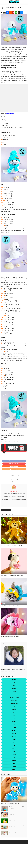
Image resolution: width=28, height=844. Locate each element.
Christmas (14, 700)
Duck (14, 718)
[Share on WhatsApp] (16, 12)
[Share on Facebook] (7, 12)
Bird (14, 685)
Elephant (14, 721)
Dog (14, 712)
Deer (14, 706)
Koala (14, 739)
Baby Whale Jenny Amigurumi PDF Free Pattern (14, 477)
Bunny (14, 688)
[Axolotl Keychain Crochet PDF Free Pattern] (14, 621)
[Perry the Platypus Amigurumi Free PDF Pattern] (4, 808)
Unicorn (14, 769)
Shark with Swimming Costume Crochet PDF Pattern (11, 605)
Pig (14, 757)
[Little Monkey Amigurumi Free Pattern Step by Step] (14, 530)
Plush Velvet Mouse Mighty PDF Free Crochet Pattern (14, 481)
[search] (25, 2)
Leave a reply (5, 509)
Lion (14, 742)
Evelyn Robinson (14, 491)
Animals (5, 4)
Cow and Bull (14, 703)
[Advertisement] (14, 98)
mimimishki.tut (10, 113)
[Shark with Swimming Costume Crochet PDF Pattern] (14, 591)
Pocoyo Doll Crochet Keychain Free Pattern (10, 803)
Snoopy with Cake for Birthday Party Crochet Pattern (12, 575)
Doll (14, 715)
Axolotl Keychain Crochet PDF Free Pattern (10, 636)
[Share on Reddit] (10, 12)
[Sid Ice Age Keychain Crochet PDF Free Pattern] (4, 814)
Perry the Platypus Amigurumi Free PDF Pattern (17, 806)
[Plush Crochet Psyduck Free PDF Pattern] (4, 820)
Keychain (14, 736)
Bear (14, 682)
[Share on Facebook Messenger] (21, 12)
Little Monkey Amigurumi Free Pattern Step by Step (11, 545)
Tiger (14, 763)
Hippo (14, 733)
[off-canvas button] (2, 2)
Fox (14, 724)
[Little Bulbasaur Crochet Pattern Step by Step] (4, 827)
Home (2, 4)
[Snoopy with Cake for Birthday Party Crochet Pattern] (14, 561)
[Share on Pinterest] (13, 12)
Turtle (14, 766)
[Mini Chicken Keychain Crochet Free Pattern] (4, 833)
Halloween (14, 730)
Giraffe (14, 727)
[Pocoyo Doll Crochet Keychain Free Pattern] (14, 789)
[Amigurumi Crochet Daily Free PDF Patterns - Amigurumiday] (14, 1)
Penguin (14, 754)
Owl (14, 751)
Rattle (14, 760)
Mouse (14, 745)
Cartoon (14, 691)
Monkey (8, 542)
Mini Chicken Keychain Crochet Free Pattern (17, 831)
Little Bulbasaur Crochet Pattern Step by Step (17, 825)
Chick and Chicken (14, 697)
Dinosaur (14, 709)
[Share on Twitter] (19, 12)
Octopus (14, 748)
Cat (14, 694)
